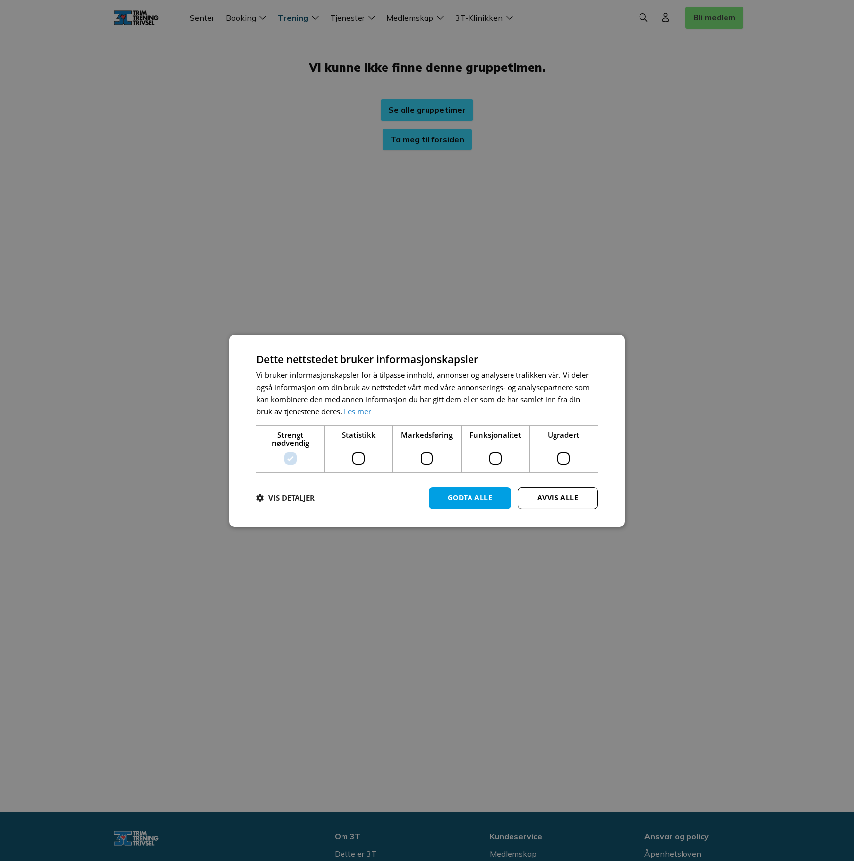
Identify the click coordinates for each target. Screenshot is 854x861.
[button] (285, 497)
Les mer (357, 411)
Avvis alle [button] (557, 497)
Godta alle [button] (470, 497)
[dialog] (427, 430)
